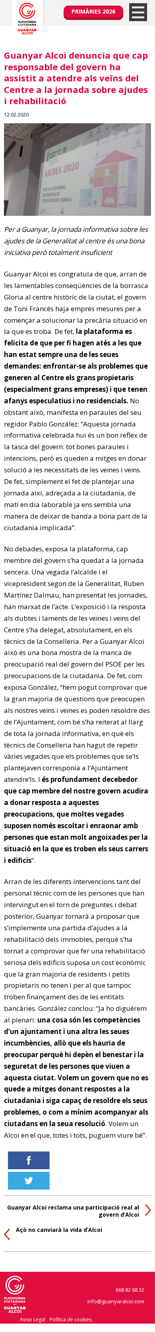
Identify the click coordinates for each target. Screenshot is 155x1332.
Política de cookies (71, 1319)
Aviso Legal (32, 1319)
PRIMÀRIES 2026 (93, 11)
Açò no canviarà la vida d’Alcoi (59, 1229)
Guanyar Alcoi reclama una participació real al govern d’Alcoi (73, 1211)
